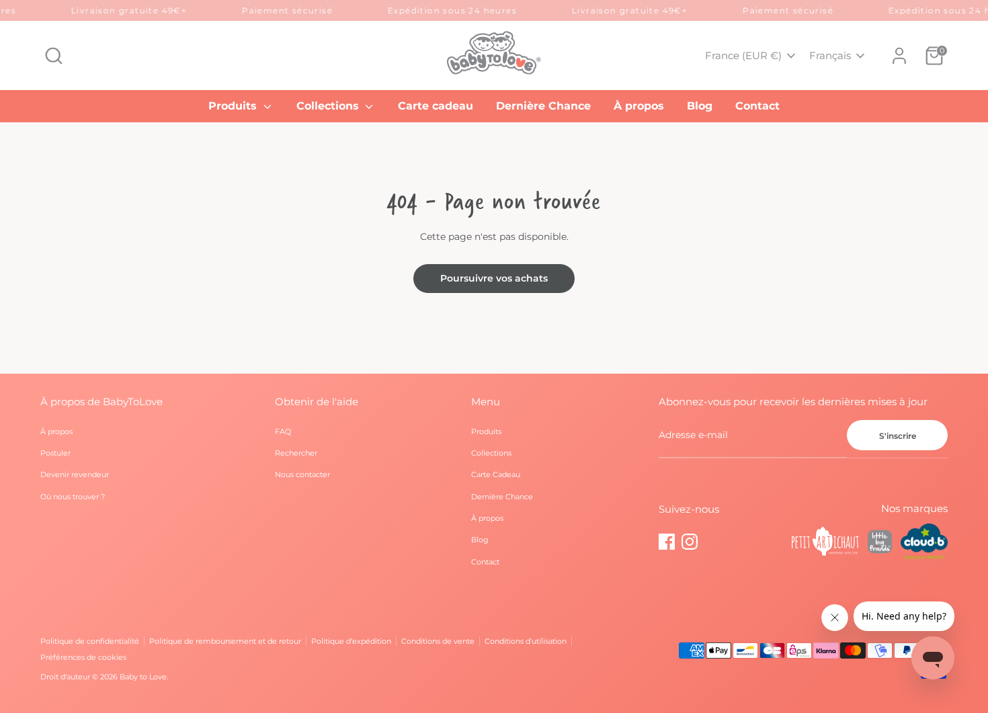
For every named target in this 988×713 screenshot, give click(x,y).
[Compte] (899, 55)
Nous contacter (302, 474)
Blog (699, 105)
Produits (234, 105)
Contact (757, 105)
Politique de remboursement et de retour (225, 641)
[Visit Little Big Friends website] (880, 543)
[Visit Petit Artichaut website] (825, 543)
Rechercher (296, 453)
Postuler (55, 453)
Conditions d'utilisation (526, 641)
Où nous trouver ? (72, 496)
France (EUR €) (743, 55)
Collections (329, 105)
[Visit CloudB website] (924, 543)
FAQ (283, 431)
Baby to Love (143, 676)
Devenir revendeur (74, 474)
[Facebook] (667, 542)
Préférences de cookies (83, 657)
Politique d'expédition (351, 641)
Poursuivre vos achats (494, 278)
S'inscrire (897, 436)
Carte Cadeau (495, 474)
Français (830, 55)
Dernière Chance (543, 105)
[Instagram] (690, 542)
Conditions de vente (438, 641)
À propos (639, 105)
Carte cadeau (435, 105)
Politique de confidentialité (89, 641)
